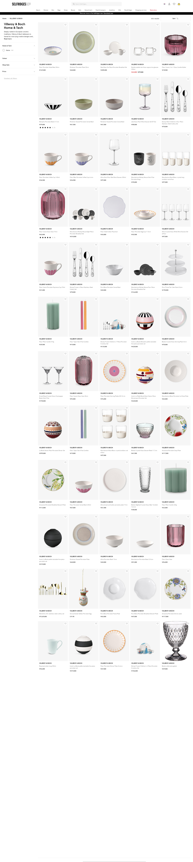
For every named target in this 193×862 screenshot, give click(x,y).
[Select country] (164, 4)
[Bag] (179, 4)
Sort (173, 18)
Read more (8, 39)
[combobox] (98, 4)
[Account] (169, 4)
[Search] (73, 4)
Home (4, 18)
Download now (108, 13)
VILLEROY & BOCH (16, 18)
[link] (53, 67)
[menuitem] (38, 10)
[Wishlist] (174, 4)
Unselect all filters (10, 78)
